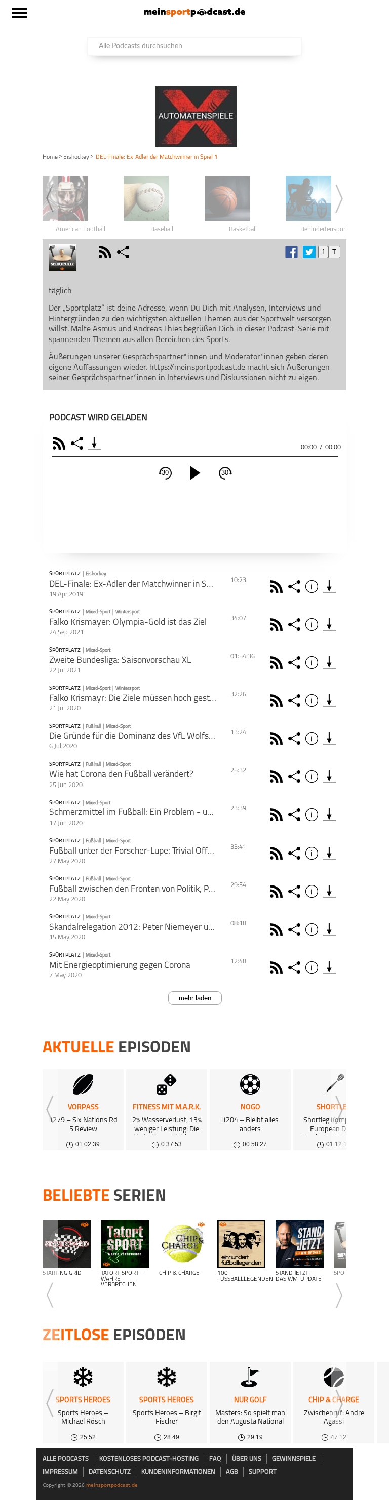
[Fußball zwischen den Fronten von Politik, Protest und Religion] (329, 891)
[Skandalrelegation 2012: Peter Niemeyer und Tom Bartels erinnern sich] (329, 929)
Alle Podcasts (66, 1459)
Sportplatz (65, 574)
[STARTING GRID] (67, 1244)
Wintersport (127, 612)
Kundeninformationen (178, 1472)
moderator (89, 252)
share (124, 252)
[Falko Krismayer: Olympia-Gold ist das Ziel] (329, 624)
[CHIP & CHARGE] (183, 1244)
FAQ (215, 1459)
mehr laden (195, 998)
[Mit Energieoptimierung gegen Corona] (329, 967)
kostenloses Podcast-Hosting (149, 1459)
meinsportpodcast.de (112, 1484)
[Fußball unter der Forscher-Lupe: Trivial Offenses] (329, 853)
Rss (278, 586)
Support (263, 1472)
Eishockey (76, 157)
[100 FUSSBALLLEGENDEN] (241, 1244)
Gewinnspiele (294, 1459)
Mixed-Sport (98, 612)
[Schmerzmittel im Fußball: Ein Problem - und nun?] (329, 814)
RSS (60, 443)
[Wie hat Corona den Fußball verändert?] (329, 776)
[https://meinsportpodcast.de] (194, 15)
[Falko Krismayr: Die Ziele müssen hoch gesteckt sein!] (329, 700)
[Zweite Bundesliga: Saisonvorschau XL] (329, 662)
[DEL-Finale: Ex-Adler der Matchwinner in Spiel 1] (329, 586)
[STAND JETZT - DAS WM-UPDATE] (300, 1244)
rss (106, 252)
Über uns (246, 1459)
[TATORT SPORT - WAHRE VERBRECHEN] (125, 1244)
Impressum (60, 1472)
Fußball (93, 726)
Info (313, 586)
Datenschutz (110, 1472)
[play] (195, 473)
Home (50, 157)
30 (165, 472)
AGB (232, 1472)
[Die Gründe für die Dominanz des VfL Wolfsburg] (329, 738)
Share (78, 443)
